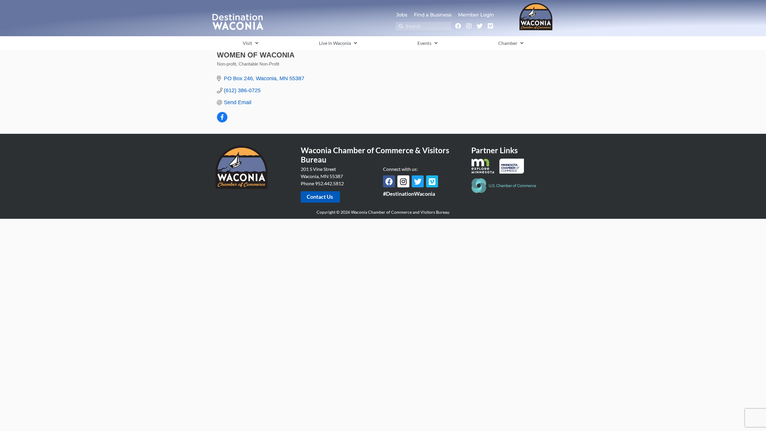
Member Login (476, 15)
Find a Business (433, 15)
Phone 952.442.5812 (322, 183)
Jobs (401, 15)
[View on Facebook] (222, 121)
